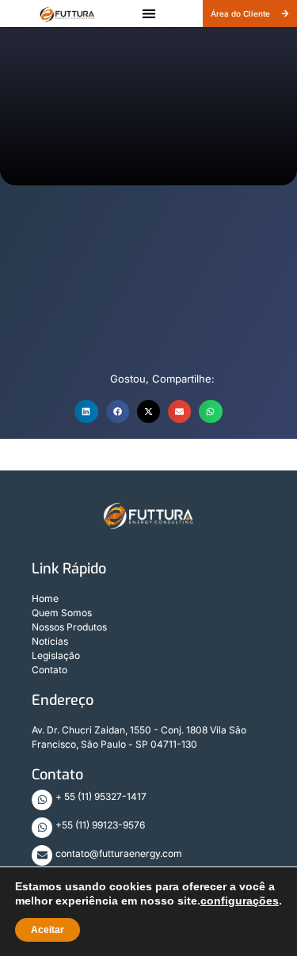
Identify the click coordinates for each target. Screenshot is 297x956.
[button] (148, 14)
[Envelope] (42, 855)
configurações (239, 900)
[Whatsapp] (42, 800)
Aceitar (47, 929)
